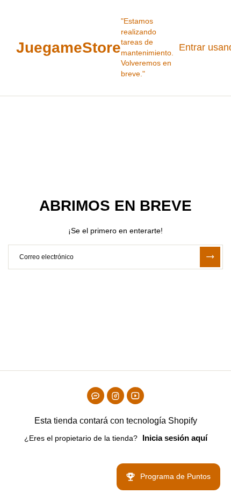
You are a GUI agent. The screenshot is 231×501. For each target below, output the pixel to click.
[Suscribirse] (210, 257)
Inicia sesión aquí (174, 437)
